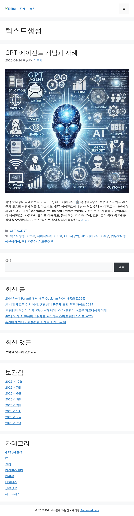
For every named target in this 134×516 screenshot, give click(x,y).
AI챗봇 (31, 236)
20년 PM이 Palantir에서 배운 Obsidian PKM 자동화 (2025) (45, 298)
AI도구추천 (45, 241)
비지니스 (11, 482)
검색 (8, 260)
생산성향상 (12, 241)
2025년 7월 (13, 387)
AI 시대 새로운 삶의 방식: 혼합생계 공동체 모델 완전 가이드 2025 (49, 304)
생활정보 (11, 488)
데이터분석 (44, 236)
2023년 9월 (13, 417)
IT (6, 458)
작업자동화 (29, 241)
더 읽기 (86, 220)
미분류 (9, 476)
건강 (8, 464)
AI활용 (104, 236)
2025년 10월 (14, 381)
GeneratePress (89, 510)
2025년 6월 (13, 393)
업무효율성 (118, 236)
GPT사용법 (71, 236)
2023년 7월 (13, 423)
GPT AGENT (18, 231)
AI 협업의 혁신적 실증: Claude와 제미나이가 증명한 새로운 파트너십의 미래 (56, 310)
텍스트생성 (17, 236)
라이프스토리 (14, 470)
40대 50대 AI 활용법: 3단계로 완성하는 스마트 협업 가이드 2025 (49, 316)
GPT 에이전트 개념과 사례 (41, 52)
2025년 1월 (13, 411)
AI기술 (58, 236)
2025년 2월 (13, 405)
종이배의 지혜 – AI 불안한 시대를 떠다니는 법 (35, 322)
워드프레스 (12, 494)
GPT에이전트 (90, 236)
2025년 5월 (13, 399)
